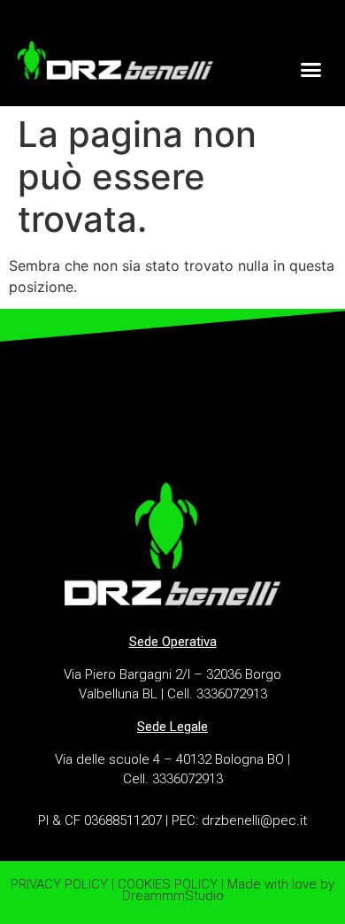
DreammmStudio (173, 896)
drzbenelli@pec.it (254, 820)
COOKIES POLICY (168, 884)
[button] (311, 69)
